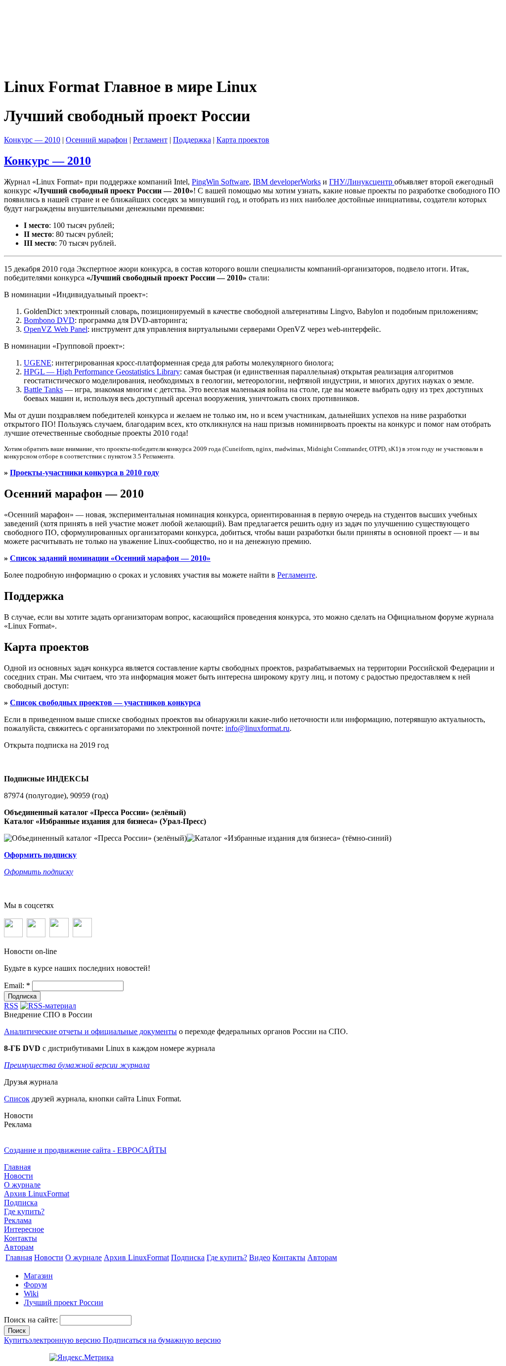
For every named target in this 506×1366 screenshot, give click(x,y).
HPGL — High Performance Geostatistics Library (102, 371)
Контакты (20, 1238)
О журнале (22, 1185)
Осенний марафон (96, 140)
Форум (35, 1284)
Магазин (38, 1276)
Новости (18, 1176)
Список (17, 1098)
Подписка (21, 1202)
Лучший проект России (63, 1302)
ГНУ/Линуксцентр (361, 182)
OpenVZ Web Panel (55, 329)
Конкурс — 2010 (32, 140)
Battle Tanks (43, 389)
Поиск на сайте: (32, 1320)
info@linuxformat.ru (257, 728)
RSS (11, 1006)
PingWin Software (220, 182)
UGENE (37, 363)
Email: (17, 985)
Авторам (19, 1247)
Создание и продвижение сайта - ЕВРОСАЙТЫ (85, 1150)
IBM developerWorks (287, 182)
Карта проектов (242, 140)
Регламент (150, 140)
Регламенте (296, 575)
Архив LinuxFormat (36, 1193)
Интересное (24, 1229)
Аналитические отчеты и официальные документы (90, 1031)
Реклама (18, 1220)
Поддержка (192, 140)
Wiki (31, 1293)
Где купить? (24, 1211)
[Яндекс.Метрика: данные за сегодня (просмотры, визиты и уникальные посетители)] (81, 1357)
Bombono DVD (49, 320)
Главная (17, 1167)
